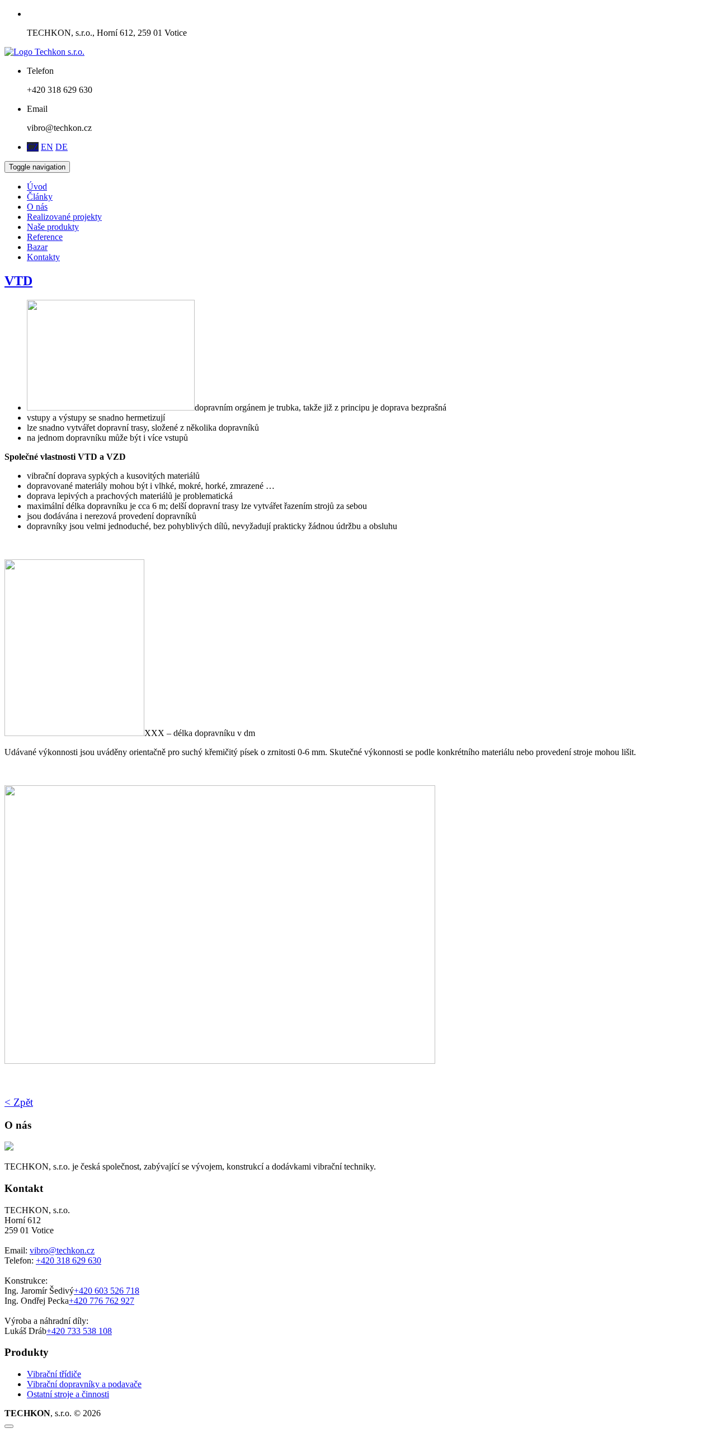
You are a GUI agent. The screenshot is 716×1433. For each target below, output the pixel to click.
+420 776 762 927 (101, 1300)
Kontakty (43, 257)
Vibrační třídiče (54, 1374)
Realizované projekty (64, 216)
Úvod (37, 186)
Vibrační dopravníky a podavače (84, 1384)
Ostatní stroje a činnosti (68, 1394)
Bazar (37, 247)
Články (40, 196)
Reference (45, 237)
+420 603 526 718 (106, 1290)
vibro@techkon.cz (62, 1250)
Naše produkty (53, 227)
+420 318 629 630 (68, 1260)
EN (47, 147)
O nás (37, 206)
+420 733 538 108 (79, 1331)
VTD (18, 281)
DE (61, 147)
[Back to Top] (8, 1426)
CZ (33, 147)
